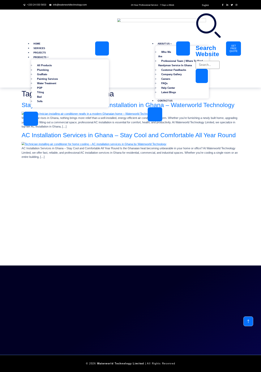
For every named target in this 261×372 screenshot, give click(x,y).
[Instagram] (236, 5)
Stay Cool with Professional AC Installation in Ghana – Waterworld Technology (128, 105)
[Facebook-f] (223, 5)
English (205, 5)
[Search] (202, 76)
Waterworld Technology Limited (120, 363)
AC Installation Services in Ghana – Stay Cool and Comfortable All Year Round (129, 135)
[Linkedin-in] (227, 5)
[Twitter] (232, 5)
